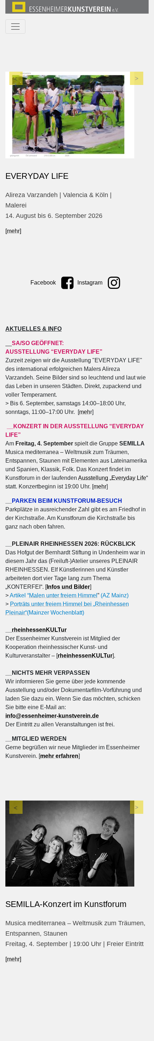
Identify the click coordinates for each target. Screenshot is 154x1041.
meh (84, 412)
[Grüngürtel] (76, 115)
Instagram (90, 283)
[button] (16, 119)
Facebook (43, 283)
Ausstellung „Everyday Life (112, 478)
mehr (99, 486)
